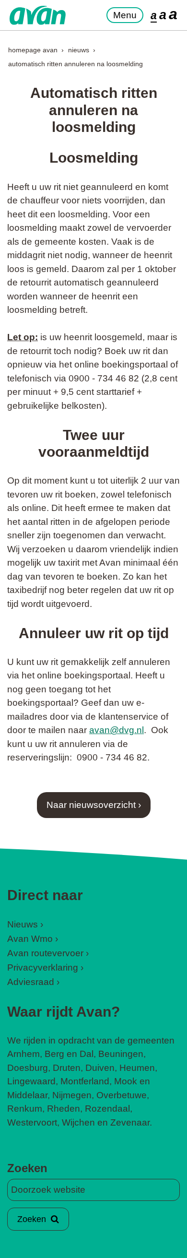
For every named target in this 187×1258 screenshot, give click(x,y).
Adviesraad (30, 982)
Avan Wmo (30, 939)
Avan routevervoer (45, 953)
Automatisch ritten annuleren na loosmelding (75, 64)
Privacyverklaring (42, 967)
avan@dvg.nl (116, 730)
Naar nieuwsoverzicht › (94, 805)
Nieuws (78, 50)
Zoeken (27, 1168)
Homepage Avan (33, 50)
